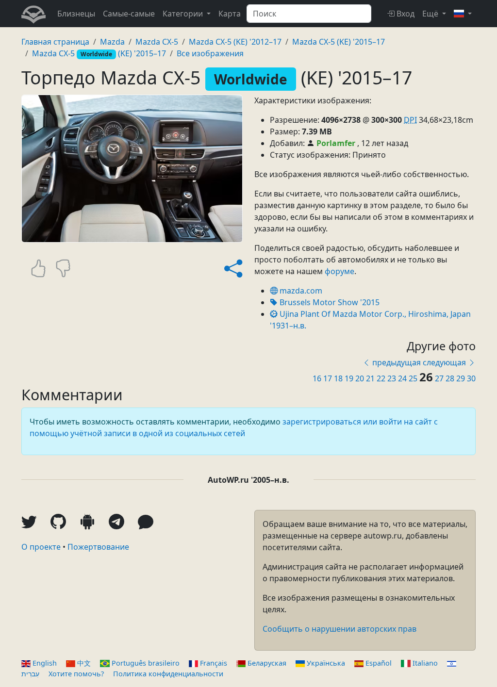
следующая (444, 362)
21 (371, 378)
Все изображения (210, 53)
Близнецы (76, 13)
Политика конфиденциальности (168, 673)
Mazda (112, 41)
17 (328, 378)
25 (414, 378)
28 (451, 378)
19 (350, 378)
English (45, 663)
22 (382, 378)
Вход (405, 13)
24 (403, 378)
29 (461, 378)
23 (392, 378)
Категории (183, 13)
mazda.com (300, 290)
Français (213, 663)
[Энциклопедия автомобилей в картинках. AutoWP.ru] (33, 13)
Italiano (425, 663)
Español (379, 663)
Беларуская (267, 663)
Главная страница (55, 41)
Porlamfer (335, 143)
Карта (229, 13)
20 (360, 378)
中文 (84, 663)
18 (339, 378)
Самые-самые (129, 13)
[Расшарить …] (233, 268)
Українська (326, 663)
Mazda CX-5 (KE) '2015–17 (338, 41)
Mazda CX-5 (156, 41)
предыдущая (396, 362)
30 (471, 378)
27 (440, 378)
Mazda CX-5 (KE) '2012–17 (235, 41)
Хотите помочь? (76, 673)
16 (318, 378)
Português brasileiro (145, 663)
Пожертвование (98, 546)
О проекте (41, 546)
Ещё (430, 13)
